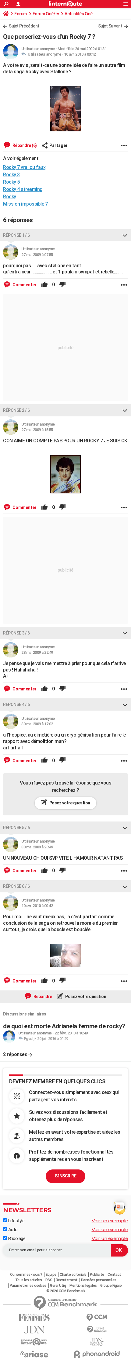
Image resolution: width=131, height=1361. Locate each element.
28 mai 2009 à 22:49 (37, 652)
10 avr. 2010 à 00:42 (79, 54)
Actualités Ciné (79, 13)
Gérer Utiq (58, 1285)
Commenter (24, 284)
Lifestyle (15, 1221)
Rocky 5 (11, 182)
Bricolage (16, 1238)
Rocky (9, 196)
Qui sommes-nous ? (26, 1274)
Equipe (51, 1274)
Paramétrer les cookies (28, 1285)
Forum (20, 13)
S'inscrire (65, 1175)
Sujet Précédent (24, 26)
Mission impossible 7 (25, 204)
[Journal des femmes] (34, 1317)
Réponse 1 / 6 (16, 235)
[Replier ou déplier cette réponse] (125, 235)
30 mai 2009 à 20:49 (37, 847)
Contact (114, 1274)
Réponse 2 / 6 (16, 410)
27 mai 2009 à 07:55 (37, 254)
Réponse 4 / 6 (16, 704)
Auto (12, 1229)
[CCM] (97, 1317)
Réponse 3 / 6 (16, 633)
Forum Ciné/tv (46, 13)
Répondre (42, 996)
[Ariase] (34, 1354)
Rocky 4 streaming (23, 189)
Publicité (97, 1274)
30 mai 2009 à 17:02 (37, 724)
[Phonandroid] (97, 1354)
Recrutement (67, 1280)
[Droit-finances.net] (97, 1330)
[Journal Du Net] (34, 1330)
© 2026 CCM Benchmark (65, 1291)
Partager (58, 145)
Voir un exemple (110, 1221)
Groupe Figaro (111, 1285)
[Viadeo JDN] (97, 1342)
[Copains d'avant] (34, 1342)
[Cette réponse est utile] (44, 285)
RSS (48, 1280)
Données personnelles (98, 1280)
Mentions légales (83, 1285)
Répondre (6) (24, 145)
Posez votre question (69, 802)
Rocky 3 (11, 174)
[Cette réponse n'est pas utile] (62, 285)
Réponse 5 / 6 (16, 827)
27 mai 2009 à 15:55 (37, 429)
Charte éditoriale (73, 1274)
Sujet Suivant (110, 26)
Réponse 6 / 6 (16, 886)
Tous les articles (28, 1280)
